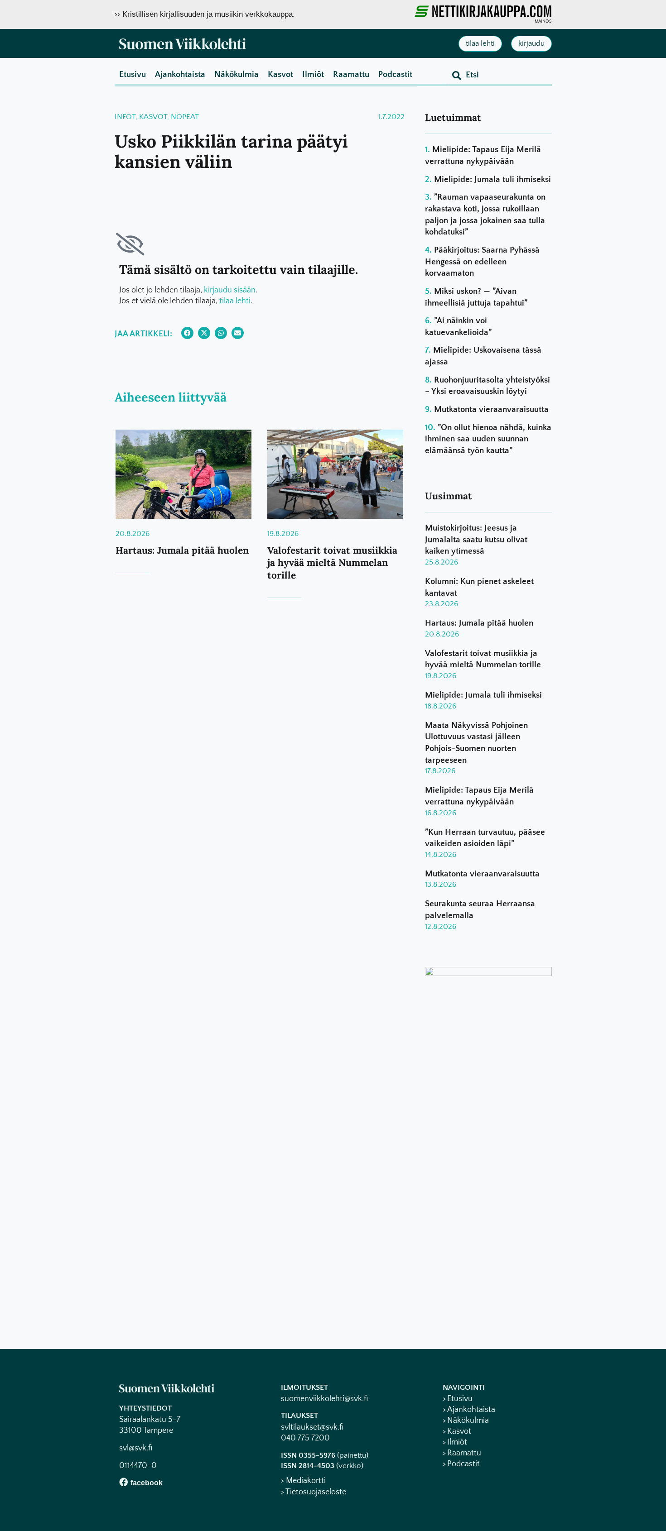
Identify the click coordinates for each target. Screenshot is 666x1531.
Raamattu (351, 74)
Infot (125, 117)
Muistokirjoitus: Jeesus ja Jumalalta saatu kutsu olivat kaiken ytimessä (476, 539)
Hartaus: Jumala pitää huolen (182, 550)
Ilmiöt (313, 74)
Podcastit (395, 74)
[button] (187, 333)
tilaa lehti (235, 301)
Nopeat (185, 117)
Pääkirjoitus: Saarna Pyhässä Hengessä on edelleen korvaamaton (482, 261)
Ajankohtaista (180, 74)
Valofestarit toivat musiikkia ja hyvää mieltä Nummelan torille (332, 562)
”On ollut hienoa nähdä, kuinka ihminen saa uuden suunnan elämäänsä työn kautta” (488, 439)
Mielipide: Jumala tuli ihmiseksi (492, 179)
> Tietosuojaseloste (313, 1492)
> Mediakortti (303, 1480)
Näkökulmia (236, 74)
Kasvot (280, 74)
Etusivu (132, 74)
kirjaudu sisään (230, 290)
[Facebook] (123, 1482)
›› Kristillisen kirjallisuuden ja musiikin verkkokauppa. (205, 14)
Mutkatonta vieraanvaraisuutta (491, 409)
